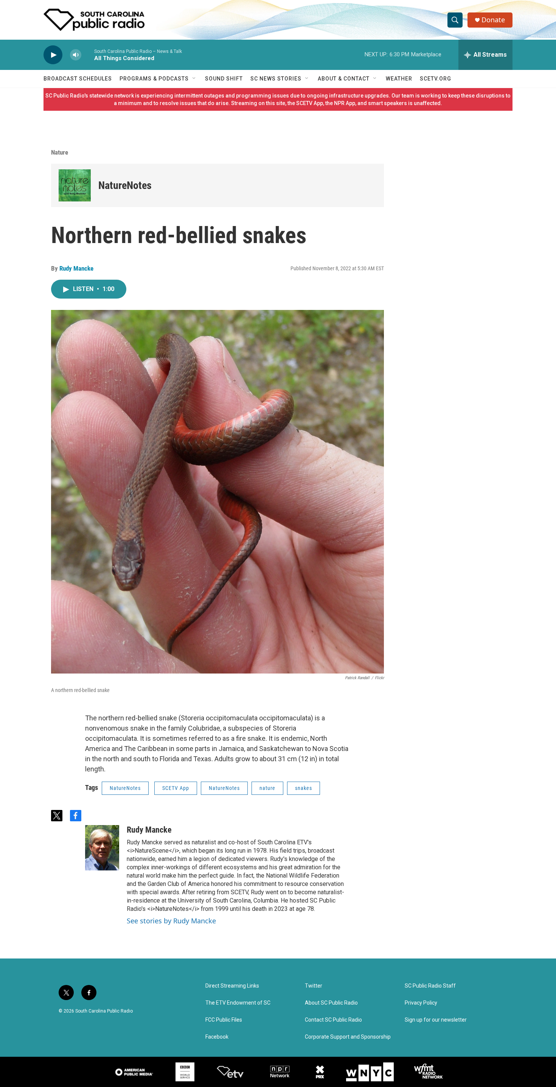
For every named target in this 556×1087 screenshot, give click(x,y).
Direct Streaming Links (232, 986)
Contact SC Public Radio (333, 1020)
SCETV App (175, 788)
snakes (303, 788)
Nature (59, 152)
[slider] (88, 55)
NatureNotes (125, 185)
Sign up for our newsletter (436, 1020)
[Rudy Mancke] (102, 847)
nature (267, 788)
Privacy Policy (421, 1003)
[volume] (75, 54)
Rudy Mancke (76, 268)
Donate (493, 20)
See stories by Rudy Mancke (171, 920)
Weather (399, 79)
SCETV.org (435, 79)
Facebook (216, 1037)
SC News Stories (275, 79)
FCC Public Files (223, 1020)
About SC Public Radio (331, 1003)
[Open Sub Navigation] (194, 79)
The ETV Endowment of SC (237, 1003)
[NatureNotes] (75, 185)
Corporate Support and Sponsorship (348, 1037)
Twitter (313, 986)
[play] (53, 55)
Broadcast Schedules (77, 79)
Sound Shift (224, 79)
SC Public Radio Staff (430, 986)
